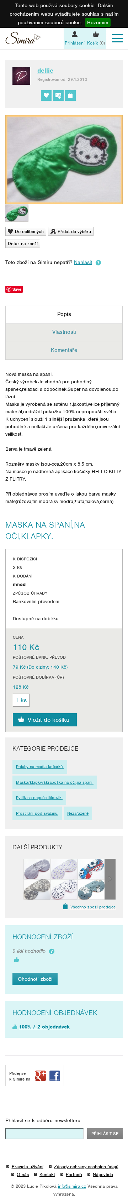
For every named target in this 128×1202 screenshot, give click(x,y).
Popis (64, 314)
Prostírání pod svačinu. (37, 813)
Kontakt (47, 1174)
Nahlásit (83, 262)
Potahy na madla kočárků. (40, 767)
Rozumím (97, 22)
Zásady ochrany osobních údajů (86, 1167)
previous (17, 879)
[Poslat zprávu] (58, 95)
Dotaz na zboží (23, 243)
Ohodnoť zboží (35, 979)
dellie (45, 70)
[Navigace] (117, 38)
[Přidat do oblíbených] (46, 95)
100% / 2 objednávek (44, 1027)
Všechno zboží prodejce (93, 907)
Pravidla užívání (27, 1167)
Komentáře (64, 350)
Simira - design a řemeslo (23, 39)
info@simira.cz (72, 1186)
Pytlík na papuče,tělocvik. (39, 798)
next (110, 879)
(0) (96, 43)
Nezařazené (78, 813)
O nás (23, 1174)
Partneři (74, 1174)
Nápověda (103, 1174)
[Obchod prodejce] (70, 95)
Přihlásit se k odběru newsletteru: (43, 1120)
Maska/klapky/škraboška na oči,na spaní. (55, 782)
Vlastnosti (64, 332)
